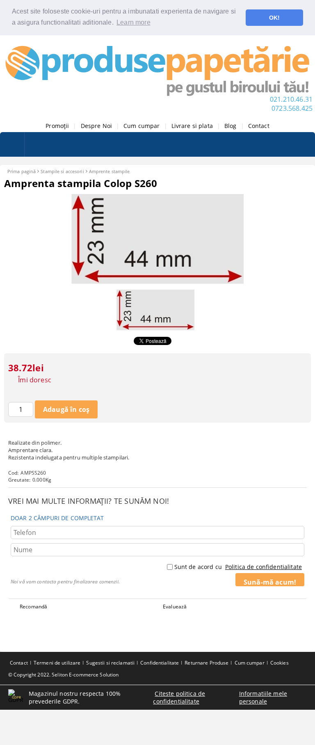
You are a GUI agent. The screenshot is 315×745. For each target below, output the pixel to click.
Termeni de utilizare (57, 662)
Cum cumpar (141, 126)
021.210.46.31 (291, 99)
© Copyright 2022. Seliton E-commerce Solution (63, 674)
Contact (258, 126)
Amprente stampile (109, 171)
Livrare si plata (192, 126)
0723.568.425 (292, 108)
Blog (230, 126)
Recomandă (33, 606)
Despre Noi (96, 126)
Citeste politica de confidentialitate (179, 697)
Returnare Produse (206, 662)
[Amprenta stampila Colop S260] (157, 282)
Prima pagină (21, 171)
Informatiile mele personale (263, 697)
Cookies (279, 662)
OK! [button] (274, 17)
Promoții (57, 126)
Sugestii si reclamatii (110, 662)
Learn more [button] (133, 22)
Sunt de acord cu (238, 567)
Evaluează (175, 606)
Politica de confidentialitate (263, 567)
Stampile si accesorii (62, 171)
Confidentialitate (159, 662)
